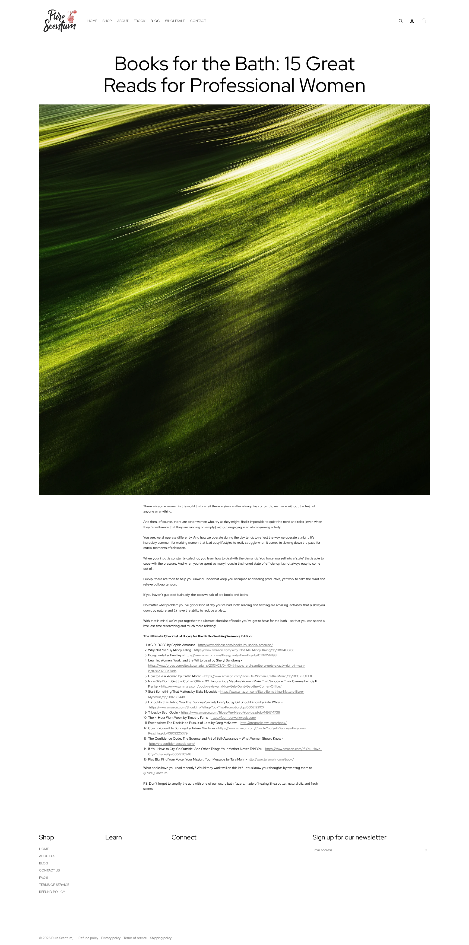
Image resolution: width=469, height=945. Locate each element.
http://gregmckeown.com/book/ (263, 723)
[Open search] (401, 21)
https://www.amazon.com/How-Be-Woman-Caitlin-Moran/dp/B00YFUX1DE (258, 676)
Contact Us (49, 870)
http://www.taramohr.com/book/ (271, 759)
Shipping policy (161, 938)
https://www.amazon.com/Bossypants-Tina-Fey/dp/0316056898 (231, 655)
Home (44, 849)
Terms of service (135, 938)
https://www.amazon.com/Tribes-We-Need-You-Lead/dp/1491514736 (230, 712)
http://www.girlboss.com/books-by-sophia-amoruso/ (235, 645)
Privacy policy (111, 938)
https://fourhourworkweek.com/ (233, 717)
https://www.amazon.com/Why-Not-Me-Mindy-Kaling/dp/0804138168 (244, 650)
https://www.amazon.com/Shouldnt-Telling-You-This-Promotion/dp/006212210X (206, 707)
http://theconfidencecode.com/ (172, 744)
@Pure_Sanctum (155, 773)
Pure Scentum (61, 938)
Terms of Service (54, 885)
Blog (43, 863)
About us (47, 856)
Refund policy (52, 892)
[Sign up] (425, 850)
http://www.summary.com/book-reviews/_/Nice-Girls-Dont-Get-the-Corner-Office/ (221, 686)
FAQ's (43, 878)
